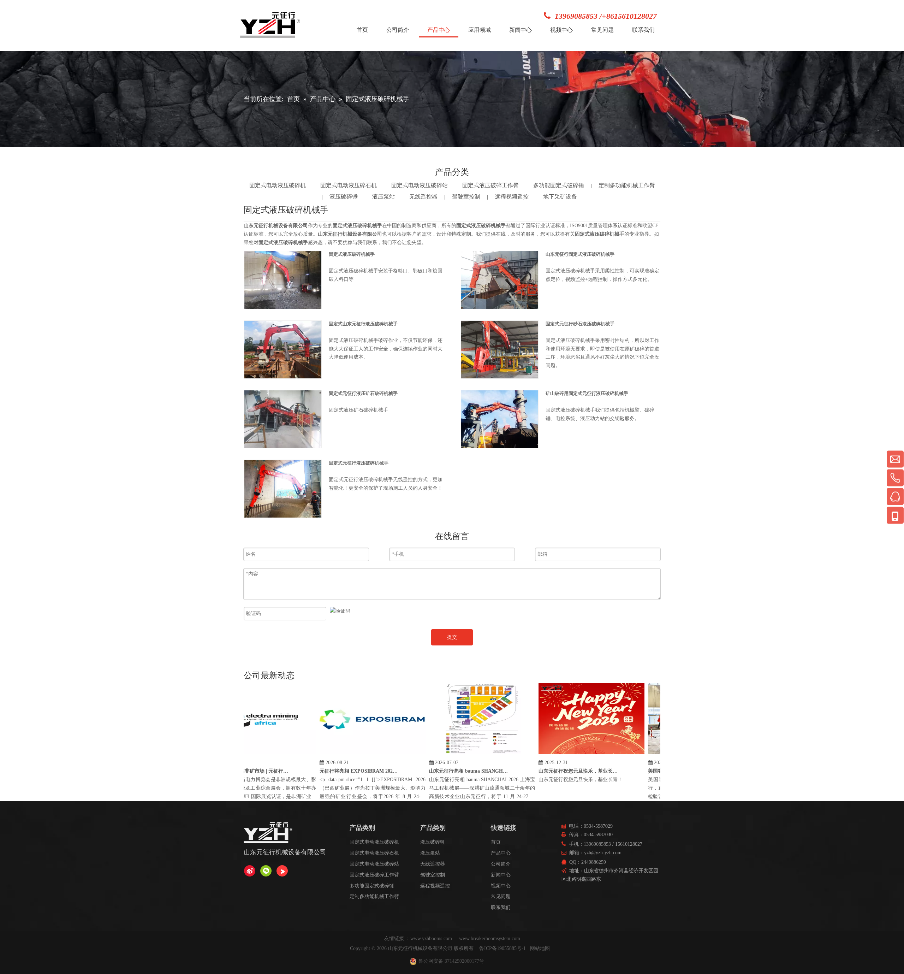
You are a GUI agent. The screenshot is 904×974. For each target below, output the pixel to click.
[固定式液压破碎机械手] (282, 279)
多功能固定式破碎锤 (558, 185)
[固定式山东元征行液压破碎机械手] (282, 349)
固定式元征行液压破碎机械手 (358, 463)
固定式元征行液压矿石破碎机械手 (363, 393)
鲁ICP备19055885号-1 (502, 948)
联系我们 (501, 907)
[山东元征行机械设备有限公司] (249, 870)
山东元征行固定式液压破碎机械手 (580, 254)
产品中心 (501, 853)
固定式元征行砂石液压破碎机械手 (580, 323)
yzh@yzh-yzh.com (603, 852)
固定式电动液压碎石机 (348, 185)
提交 (452, 637)
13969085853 (597, 844)
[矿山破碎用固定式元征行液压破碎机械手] (499, 418)
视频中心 (501, 886)
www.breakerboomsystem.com (489, 938)
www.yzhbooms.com (431, 938)
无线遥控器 (423, 197)
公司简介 (501, 864)
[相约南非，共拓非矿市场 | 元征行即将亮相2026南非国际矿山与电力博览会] (248, 754)
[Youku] (282, 870)
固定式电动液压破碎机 (277, 185)
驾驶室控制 (466, 197)
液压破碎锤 (343, 197)
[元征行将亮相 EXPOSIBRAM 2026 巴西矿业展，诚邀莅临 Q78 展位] (358, 754)
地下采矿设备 (560, 197)
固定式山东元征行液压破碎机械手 (363, 323)
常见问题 (501, 896)
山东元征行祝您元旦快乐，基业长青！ (563, 771)
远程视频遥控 (512, 197)
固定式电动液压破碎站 (419, 185)
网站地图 (540, 948)
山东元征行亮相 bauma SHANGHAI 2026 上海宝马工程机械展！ (454, 771)
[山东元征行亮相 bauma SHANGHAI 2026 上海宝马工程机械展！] (467, 754)
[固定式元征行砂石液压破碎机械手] (499, 349)
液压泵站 (383, 197)
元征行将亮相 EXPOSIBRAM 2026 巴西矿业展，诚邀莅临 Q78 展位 (345, 771)
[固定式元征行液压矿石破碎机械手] (282, 418)
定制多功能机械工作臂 (627, 185)
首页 (496, 842)
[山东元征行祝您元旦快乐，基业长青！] (577, 754)
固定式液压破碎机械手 (352, 254)
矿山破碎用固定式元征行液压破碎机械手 (587, 393)
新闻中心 (501, 875)
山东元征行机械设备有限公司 (420, 948)
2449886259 (593, 862)
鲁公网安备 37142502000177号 (451, 961)
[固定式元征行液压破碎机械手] (282, 488)
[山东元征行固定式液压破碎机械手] (499, 279)
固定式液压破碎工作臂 (490, 185)
